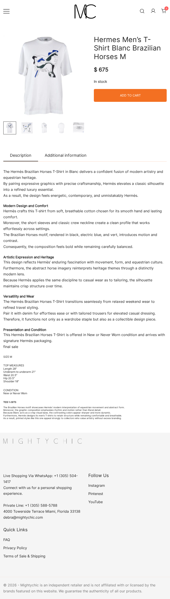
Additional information (66, 155)
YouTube (95, 502)
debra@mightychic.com (23, 517)
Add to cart (130, 95)
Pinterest (95, 493)
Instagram (96, 485)
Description (20, 155)
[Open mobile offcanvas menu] (6, 11)
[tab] (20, 155)
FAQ (6, 539)
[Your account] (153, 11)
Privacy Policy (15, 548)
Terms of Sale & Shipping (24, 556)
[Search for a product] (142, 11)
